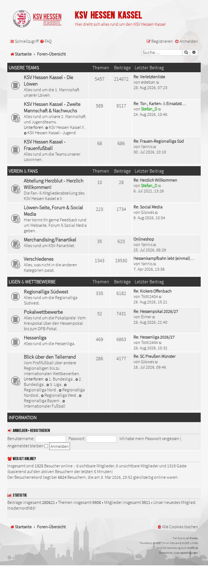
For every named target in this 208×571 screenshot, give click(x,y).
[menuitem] (45, 41)
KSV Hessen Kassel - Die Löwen (48, 80)
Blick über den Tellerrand (50, 356)
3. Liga (56, 384)
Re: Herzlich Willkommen (155, 180)
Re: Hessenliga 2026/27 (154, 337)
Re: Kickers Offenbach (152, 291)
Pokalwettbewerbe (43, 312)
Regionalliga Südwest (46, 291)
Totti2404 (149, 296)
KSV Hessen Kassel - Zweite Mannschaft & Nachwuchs (52, 107)
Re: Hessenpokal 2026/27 (156, 311)
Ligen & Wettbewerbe (32, 282)
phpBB (156, 543)
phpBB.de (192, 548)
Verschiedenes (39, 258)
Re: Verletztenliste (149, 76)
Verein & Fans (23, 171)
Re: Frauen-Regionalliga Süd (159, 141)
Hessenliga (35, 337)
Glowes (147, 212)
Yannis (146, 146)
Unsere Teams (24, 68)
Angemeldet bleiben (25, 445)
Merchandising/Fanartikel (50, 239)
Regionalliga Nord (40, 389)
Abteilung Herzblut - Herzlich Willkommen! (53, 183)
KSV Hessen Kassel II (67, 127)
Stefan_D (149, 108)
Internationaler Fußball (44, 406)
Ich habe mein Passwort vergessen (149, 438)
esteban (148, 82)
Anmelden (20, 430)
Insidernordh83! (21, 508)
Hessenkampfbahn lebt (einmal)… (164, 258)
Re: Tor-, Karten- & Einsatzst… (160, 103)
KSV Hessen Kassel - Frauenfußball (45, 144)
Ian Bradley (192, 538)
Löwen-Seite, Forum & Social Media (53, 210)
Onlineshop (144, 239)
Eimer (146, 316)
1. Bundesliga (61, 379)
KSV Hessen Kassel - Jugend (51, 132)
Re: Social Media (148, 206)
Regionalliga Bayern (42, 400)
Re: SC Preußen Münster (155, 356)
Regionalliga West (60, 395)
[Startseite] (40, 19)
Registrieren (40, 430)
